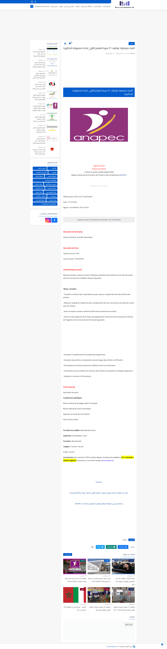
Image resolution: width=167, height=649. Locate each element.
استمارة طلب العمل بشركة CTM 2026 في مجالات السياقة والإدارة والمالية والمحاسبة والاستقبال (39, 65)
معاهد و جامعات (40, 196)
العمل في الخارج (69, 6)
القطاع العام (107, 6)
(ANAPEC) (123, 175)
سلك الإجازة (38, 184)
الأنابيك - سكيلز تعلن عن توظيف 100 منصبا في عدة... (74, 608)
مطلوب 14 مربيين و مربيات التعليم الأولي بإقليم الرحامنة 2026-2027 (124, 608)
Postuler (99, 482)
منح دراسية (54, 6)
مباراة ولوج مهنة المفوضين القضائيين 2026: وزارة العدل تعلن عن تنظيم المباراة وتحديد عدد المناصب (39, 75)
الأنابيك (77, 6)
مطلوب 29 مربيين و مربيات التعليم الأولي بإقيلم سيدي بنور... (99, 608)
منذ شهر (83, 575)
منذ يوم (42, 114)
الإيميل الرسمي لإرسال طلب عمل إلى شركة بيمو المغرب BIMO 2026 (39, 151)
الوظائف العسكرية (86, 6)
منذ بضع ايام (130, 575)
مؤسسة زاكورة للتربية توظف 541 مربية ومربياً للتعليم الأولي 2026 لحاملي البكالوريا (39, 97)
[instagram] (32, 1)
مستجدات (53, 196)
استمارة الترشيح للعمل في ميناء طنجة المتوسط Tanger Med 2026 (39, 54)
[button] (123, 547)
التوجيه (61, 6)
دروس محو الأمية (51, 184)
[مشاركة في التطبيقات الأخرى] (92, 547)
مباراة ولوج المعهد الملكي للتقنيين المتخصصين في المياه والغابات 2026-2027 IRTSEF (39, 119)
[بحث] (31, 6)
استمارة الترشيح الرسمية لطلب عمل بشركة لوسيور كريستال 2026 (39, 141)
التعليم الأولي (41, 168)
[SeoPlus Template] (134, 646)
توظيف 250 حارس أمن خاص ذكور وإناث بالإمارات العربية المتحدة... (75, 580)
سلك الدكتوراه (51, 188)
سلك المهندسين (51, 192)
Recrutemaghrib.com (112, 646)
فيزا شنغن (39, 192)
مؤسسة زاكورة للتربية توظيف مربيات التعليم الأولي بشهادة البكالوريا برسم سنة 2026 (39, 108)
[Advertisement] (83, 25)
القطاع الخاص (97, 6)
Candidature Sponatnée (42, 6)
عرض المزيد (68, 554)
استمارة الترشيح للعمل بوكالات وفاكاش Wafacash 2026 (39, 130)
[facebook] (35, 1)
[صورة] (52, 51)
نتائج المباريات (40, 200)
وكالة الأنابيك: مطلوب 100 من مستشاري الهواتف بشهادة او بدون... (125, 581)
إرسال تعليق (128, 624)
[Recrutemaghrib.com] (124, 4)
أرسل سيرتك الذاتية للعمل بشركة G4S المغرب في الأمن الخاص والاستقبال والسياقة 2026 (38, 86)
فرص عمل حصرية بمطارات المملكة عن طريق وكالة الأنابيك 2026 (99, 580)
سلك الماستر (39, 188)
